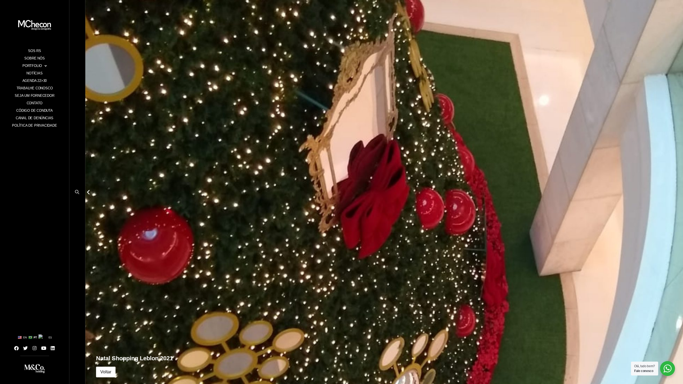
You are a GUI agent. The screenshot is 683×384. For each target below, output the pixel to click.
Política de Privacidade (34, 125)
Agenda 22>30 (34, 81)
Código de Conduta (34, 111)
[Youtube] (43, 348)
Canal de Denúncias (34, 118)
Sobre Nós (34, 58)
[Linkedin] (52, 348)
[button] (77, 193)
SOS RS (34, 51)
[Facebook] (16, 348)
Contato (35, 103)
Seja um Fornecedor (34, 96)
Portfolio (32, 66)
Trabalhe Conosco (35, 88)
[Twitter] (25, 348)
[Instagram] (34, 348)
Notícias (34, 73)
